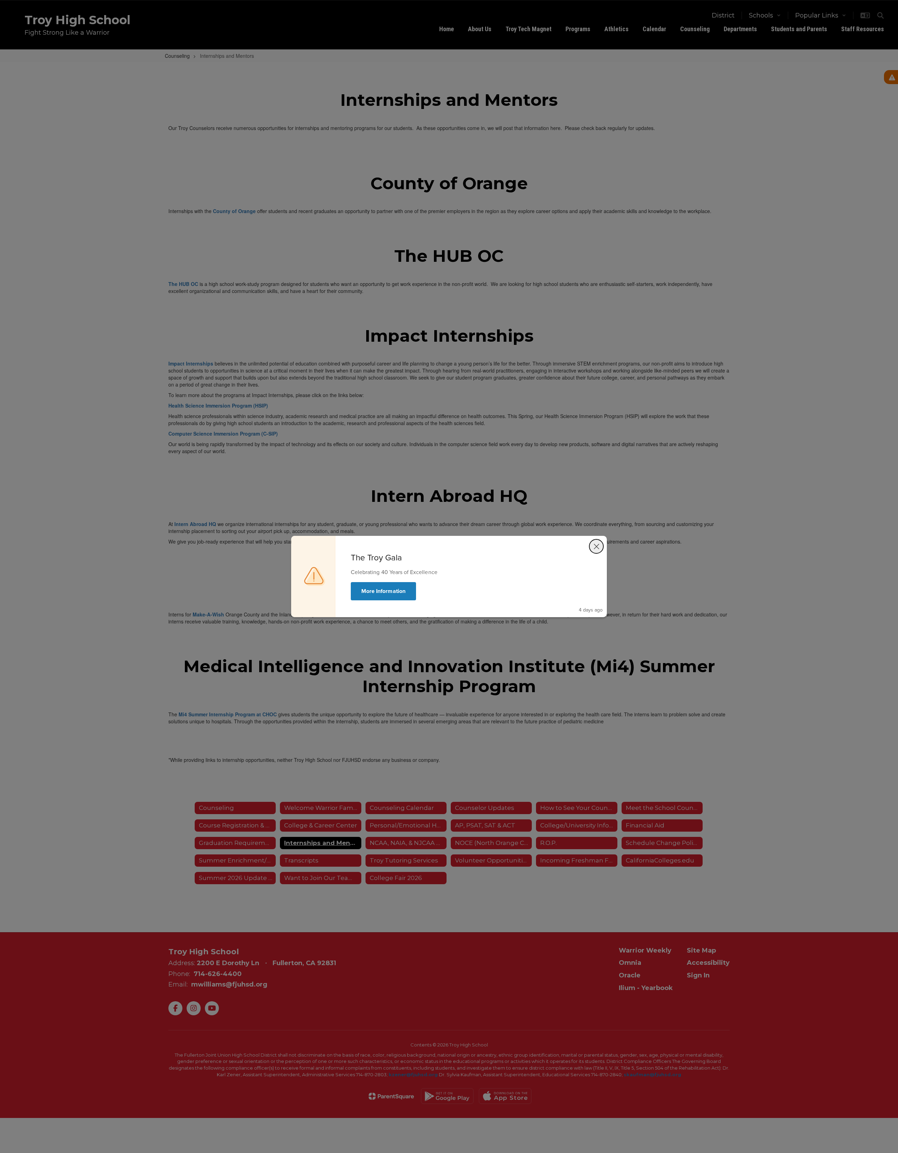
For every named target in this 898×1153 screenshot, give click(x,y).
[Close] (596, 546)
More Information (383, 591)
